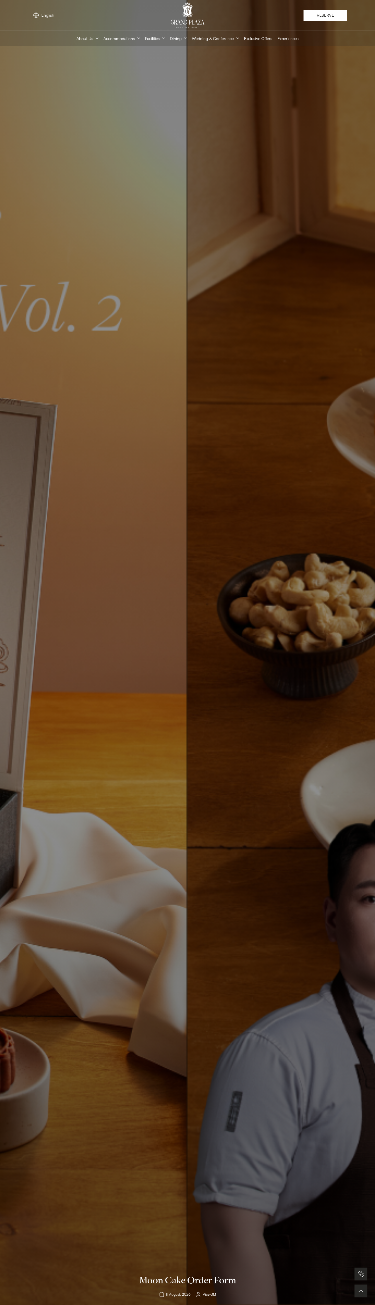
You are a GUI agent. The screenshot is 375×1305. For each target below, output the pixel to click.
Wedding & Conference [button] (213, 38)
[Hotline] (360, 1274)
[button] (360, 1291)
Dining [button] (176, 38)
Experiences (288, 38)
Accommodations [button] (119, 38)
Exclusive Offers (258, 38)
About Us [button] (84, 38)
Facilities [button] (152, 38)
